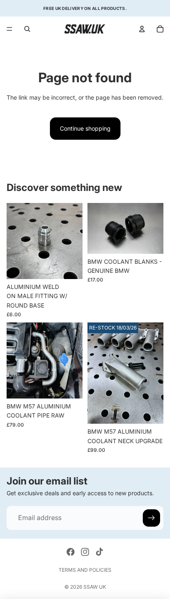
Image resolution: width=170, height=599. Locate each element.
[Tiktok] (99, 552)
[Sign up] (151, 518)
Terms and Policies (85, 570)
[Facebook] (71, 552)
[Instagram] (85, 552)
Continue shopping (85, 128)
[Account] (142, 29)
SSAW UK (94, 587)
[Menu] (9, 28)
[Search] (27, 29)
